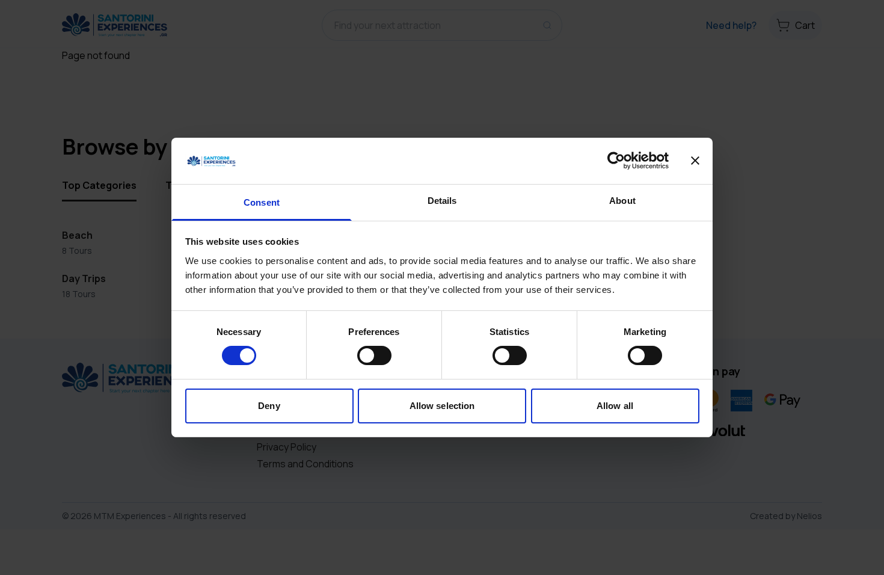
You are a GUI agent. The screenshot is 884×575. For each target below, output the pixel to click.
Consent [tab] (262, 202)
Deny (269, 406)
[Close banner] (695, 160)
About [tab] (622, 200)
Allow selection (442, 406)
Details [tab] (442, 200)
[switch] (374, 355)
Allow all (615, 406)
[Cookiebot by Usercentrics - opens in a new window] (616, 161)
